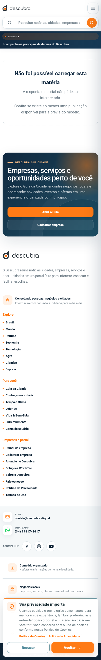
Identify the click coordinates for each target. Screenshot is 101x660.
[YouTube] (51, 546)
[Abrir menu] (93, 8)
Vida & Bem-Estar (18, 415)
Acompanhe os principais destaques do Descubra (35, 44)
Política (11, 336)
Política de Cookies (32, 636)
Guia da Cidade (16, 388)
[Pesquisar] (92, 23)
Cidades (11, 362)
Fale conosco (15, 481)
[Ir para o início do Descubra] (32, 8)
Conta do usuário (17, 429)
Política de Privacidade (21, 488)
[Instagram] (39, 546)
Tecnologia (13, 349)
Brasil (10, 322)
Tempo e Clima (16, 402)
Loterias (11, 408)
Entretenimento (16, 422)
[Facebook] (27, 546)
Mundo (10, 329)
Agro (9, 356)
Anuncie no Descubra (20, 461)
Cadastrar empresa (50, 225)
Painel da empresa (18, 448)
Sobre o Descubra (18, 474)
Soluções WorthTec (19, 468)
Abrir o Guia (50, 212)
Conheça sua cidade (19, 395)
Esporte (11, 369)
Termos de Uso (16, 495)
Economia (12, 342)
